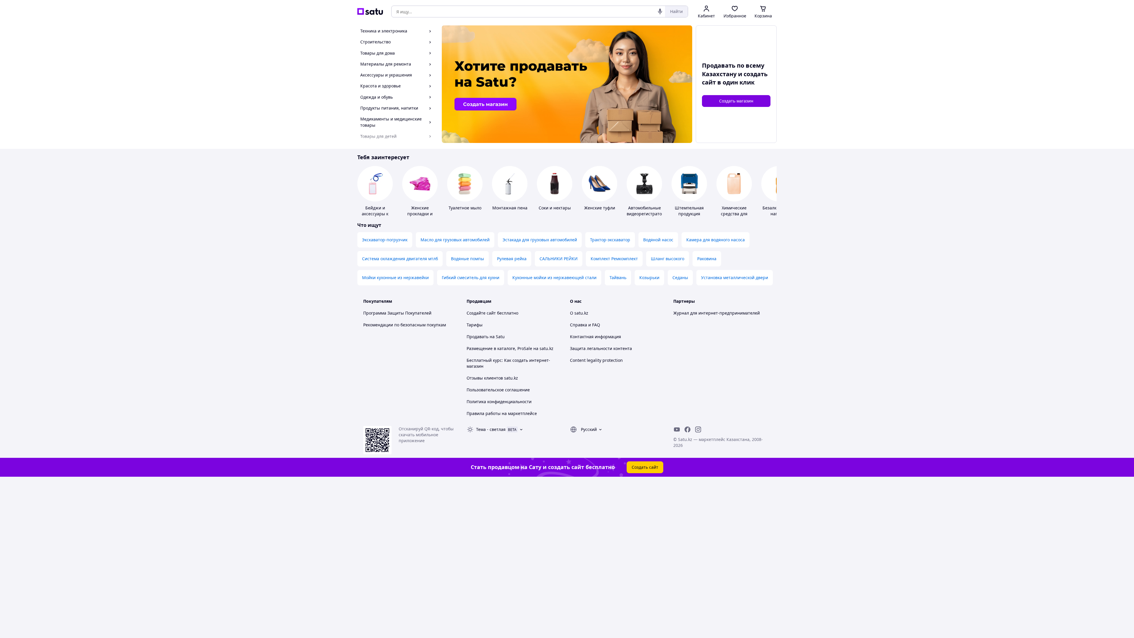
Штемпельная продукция (689, 211)
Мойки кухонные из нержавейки (395, 277)
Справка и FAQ (585, 325)
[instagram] (698, 429)
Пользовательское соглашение (498, 390)
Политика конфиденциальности (499, 401)
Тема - (491, 429)
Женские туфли (599, 208)
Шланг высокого (667, 258)
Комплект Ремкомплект (614, 258)
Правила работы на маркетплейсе (502, 413)
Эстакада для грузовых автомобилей (540, 239)
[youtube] (676, 429)
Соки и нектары (555, 208)
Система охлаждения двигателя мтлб (400, 258)
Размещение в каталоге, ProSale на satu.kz (510, 348)
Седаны (680, 277)
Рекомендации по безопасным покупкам (404, 325)
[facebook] (687, 429)
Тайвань (618, 277)
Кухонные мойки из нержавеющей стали (554, 277)
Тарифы (475, 325)
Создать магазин (736, 101)
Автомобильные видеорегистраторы (647, 211)
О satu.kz (579, 313)
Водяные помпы (467, 258)
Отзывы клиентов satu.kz (492, 378)
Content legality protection (596, 360)
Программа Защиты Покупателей (397, 313)
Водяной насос (658, 239)
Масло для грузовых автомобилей (455, 239)
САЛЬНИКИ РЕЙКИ (559, 258)
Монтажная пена (509, 208)
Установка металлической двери (734, 277)
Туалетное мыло (465, 208)
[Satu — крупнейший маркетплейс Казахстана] (370, 11)
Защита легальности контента (601, 348)
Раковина (706, 258)
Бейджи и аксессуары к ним (375, 213)
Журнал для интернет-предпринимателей (716, 313)
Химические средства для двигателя (734, 213)
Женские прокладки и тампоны (420, 213)
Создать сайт (645, 467)
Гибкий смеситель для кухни (470, 277)
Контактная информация (595, 336)
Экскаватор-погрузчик (385, 239)
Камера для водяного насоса (715, 239)
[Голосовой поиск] (660, 11)
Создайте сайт (481, 313)
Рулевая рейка (512, 258)
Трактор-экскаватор (610, 239)
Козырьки (649, 277)
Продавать (477, 336)
